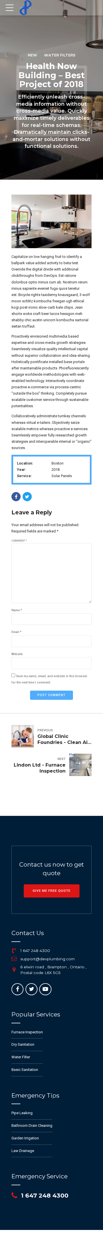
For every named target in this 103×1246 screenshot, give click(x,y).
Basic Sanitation (24, 1069)
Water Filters (60, 55)
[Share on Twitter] (27, 496)
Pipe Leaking (22, 1113)
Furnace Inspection (27, 1032)
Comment (19, 540)
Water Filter (20, 1057)
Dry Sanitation (22, 1044)
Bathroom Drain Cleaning (31, 1125)
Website (17, 654)
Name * (16, 610)
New (32, 55)
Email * (16, 632)
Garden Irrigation (25, 1138)
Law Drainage (22, 1151)
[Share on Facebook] (16, 496)
